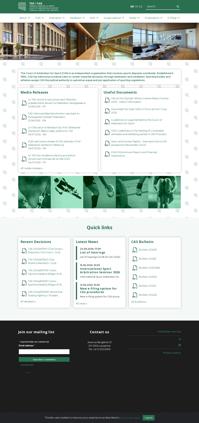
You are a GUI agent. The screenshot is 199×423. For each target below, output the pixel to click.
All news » (81, 303)
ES (140, 6)
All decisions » (28, 301)
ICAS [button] (38, 18)
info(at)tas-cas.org (169, 331)
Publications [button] (152, 18)
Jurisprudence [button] (112, 18)
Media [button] (132, 18)
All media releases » (32, 168)
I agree (149, 417)
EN (132, 6)
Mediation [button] (75, 18)
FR (136, 6)
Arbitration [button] (55, 18)
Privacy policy (172, 352)
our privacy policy (130, 417)
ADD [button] (92, 18)
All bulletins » (139, 301)
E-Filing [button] (172, 18)
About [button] (23, 18)
